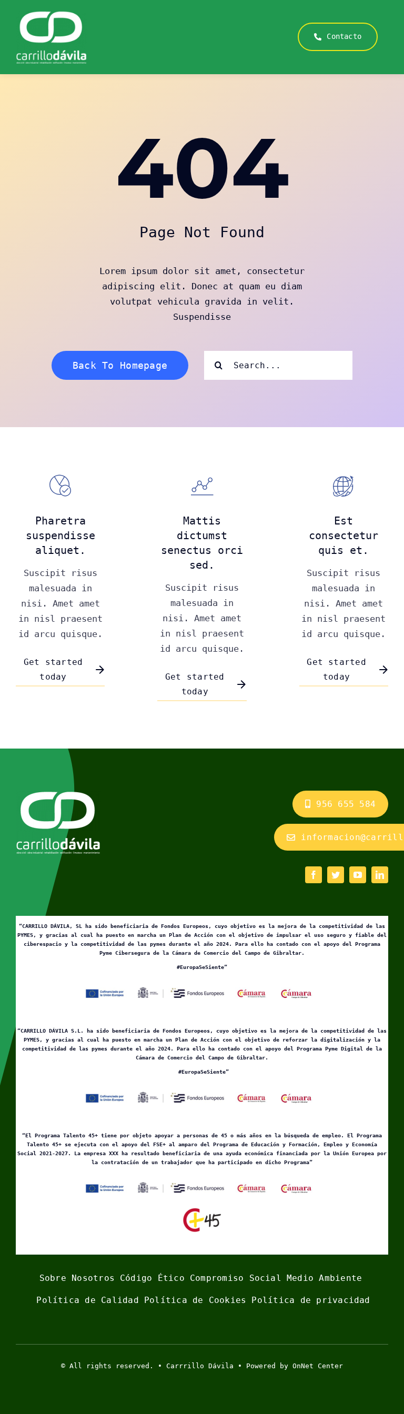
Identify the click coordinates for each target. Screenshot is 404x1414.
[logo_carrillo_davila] (51, 14)
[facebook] (313, 874)
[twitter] (335, 874)
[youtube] (357, 874)
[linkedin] (379, 874)
